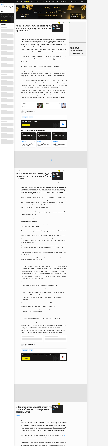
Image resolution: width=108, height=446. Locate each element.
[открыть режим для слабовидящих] (59, 23)
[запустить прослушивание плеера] (61, 23)
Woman (53, 1)
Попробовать (55, 30)
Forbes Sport (24, 141)
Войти (82, 1)
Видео (47, 1)
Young (61, 1)
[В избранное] (36, 103)
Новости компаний (56, 141)
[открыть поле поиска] (85, 1)
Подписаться (25, 125)
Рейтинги (32, 1)
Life (50, 1)
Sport (57, 1)
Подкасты (42, 1)
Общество (39, 141)
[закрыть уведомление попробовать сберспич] (61, 26)
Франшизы (37, 1)
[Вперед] (69, 106)
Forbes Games (24, 1)
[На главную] (3, 1)
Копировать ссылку (62, 34)
